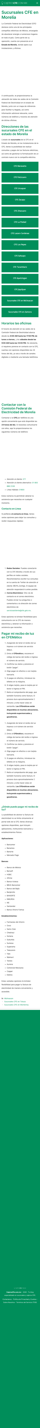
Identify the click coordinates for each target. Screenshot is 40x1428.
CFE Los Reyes (20, 244)
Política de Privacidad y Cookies (24, 1299)
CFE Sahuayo (20, 256)
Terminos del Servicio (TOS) (26, 1302)
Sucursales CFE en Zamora (20, 312)
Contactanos (7, 1299)
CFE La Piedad (20, 222)
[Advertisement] (20, 73)
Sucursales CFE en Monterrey (16, 1005)
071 (24, 479)
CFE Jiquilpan (20, 289)
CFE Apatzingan (20, 278)
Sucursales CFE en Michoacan (20, 300)
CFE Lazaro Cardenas (20, 233)
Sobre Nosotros (9, 1302)
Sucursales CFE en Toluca (15, 1002)
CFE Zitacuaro (20, 211)
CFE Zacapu (20, 199)
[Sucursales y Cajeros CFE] (14, 3)
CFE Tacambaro (20, 267)
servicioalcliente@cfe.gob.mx (19, 610)
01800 (21, 490)
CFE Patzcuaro (20, 177)
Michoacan (8, 998)
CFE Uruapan (20, 188)
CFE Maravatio (20, 166)
